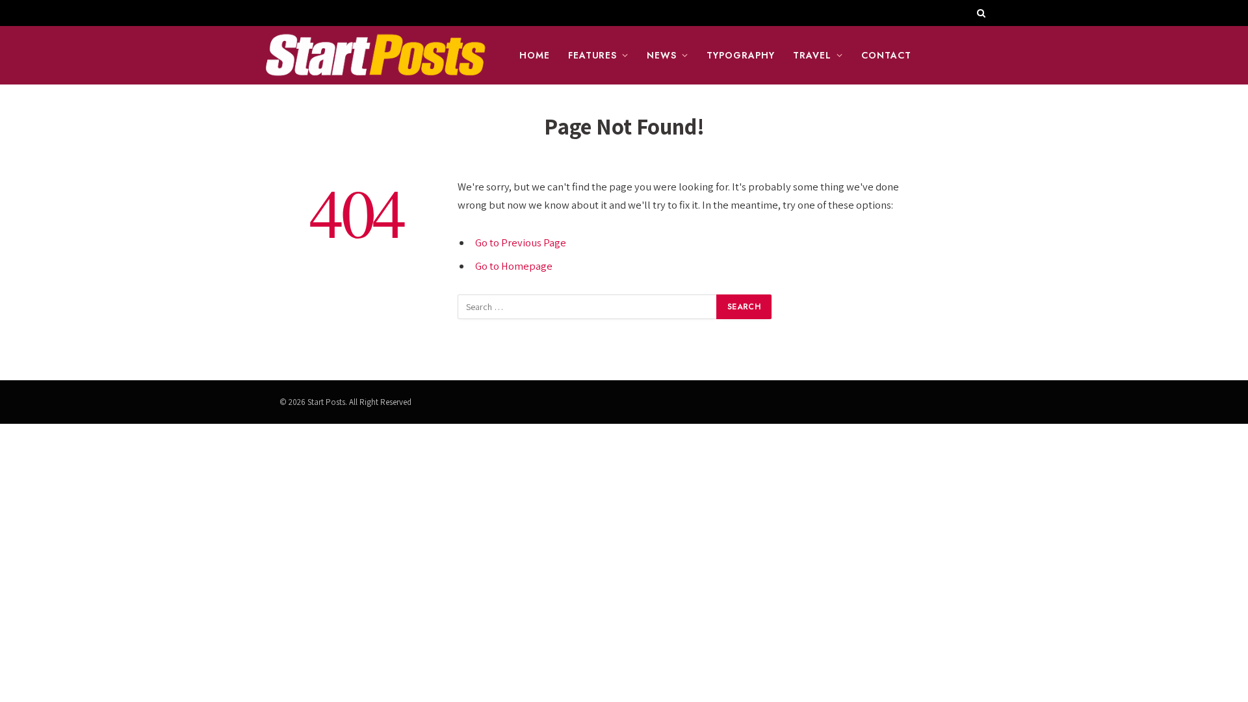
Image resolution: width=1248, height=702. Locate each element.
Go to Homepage (513, 266)
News (662, 55)
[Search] (979, 13)
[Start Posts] (375, 55)
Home (534, 55)
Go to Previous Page (520, 242)
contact (886, 55)
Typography (741, 55)
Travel (812, 55)
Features (593, 55)
